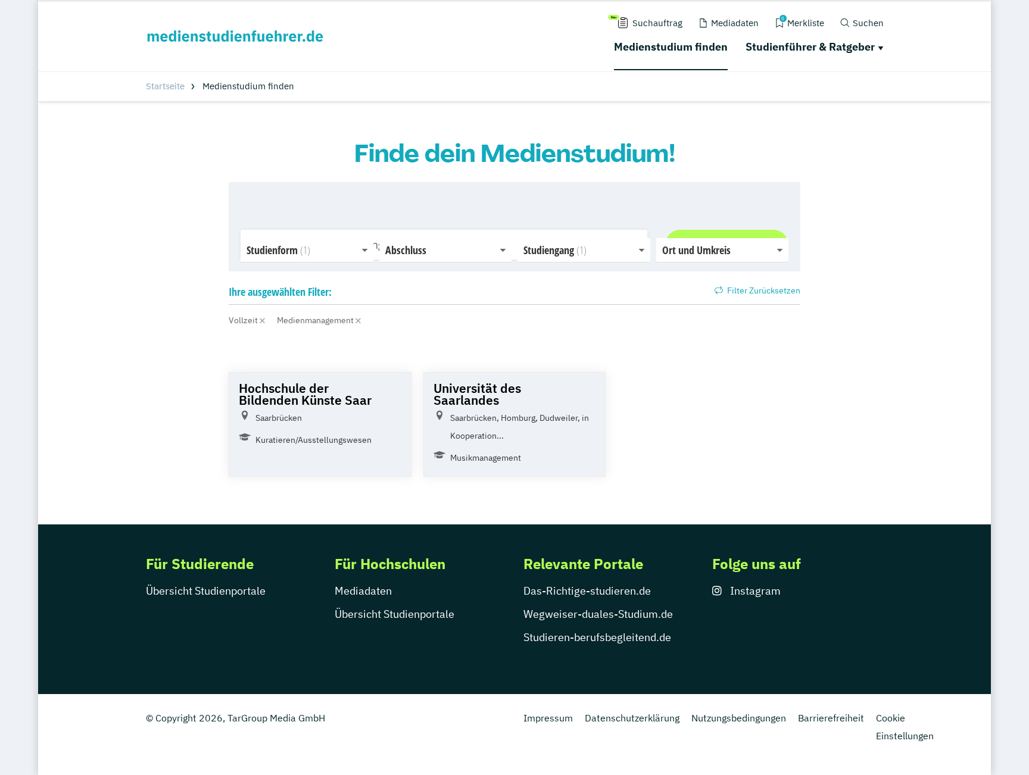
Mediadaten (363, 591)
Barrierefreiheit (831, 718)
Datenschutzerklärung (632, 718)
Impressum (548, 718)
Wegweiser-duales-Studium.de (598, 614)
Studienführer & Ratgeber (810, 47)
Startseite (165, 86)
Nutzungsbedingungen (738, 718)
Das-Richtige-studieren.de (587, 591)
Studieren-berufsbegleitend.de (597, 637)
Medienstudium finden (671, 47)
